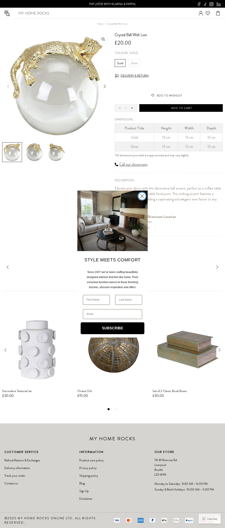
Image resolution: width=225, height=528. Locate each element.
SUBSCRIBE (112, 328)
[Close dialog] (142, 196)
